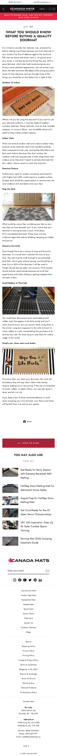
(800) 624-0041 (15, 2)
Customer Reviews (28, 627)
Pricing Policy (28, 655)
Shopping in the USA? (28, 669)
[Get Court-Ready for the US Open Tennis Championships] (10, 512)
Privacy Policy (28, 650)
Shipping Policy (28, 646)
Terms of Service (29, 678)
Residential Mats (28, 599)
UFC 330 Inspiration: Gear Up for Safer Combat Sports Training (37, 526)
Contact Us (28, 622)
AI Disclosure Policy (28, 692)
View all (28, 461)
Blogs (28, 632)
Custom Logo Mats (28, 595)
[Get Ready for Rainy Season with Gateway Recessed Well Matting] (10, 472)
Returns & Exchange (28, 673)
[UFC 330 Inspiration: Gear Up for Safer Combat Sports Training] (10, 525)
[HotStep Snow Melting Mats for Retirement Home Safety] (10, 488)
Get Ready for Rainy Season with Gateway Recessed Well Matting (36, 474)
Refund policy (28, 683)
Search (28, 641)
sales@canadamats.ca (42, 2)
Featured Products (28, 687)
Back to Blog (30, 443)
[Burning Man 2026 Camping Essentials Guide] (10, 541)
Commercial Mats (28, 590)
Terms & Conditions (28, 664)
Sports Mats (28, 609)
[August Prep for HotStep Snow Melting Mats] (10, 500)
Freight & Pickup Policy (28, 660)
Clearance (28, 618)
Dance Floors (28, 613)
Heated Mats (28, 604)
